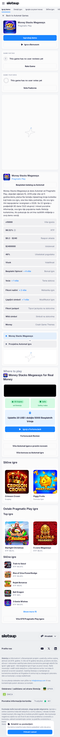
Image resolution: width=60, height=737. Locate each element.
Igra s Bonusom (31, 44)
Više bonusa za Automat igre (30, 452)
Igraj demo (6, 9)
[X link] (49, 648)
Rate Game (30, 66)
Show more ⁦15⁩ (30, 611)
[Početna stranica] (13, 3)
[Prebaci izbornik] (3, 3)
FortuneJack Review (30, 436)
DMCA (10, 694)
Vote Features (30, 88)
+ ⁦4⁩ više (27, 271)
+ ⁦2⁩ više (22, 290)
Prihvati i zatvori (30, 732)
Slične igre (50, 9)
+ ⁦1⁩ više (15, 280)
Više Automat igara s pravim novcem (30, 446)
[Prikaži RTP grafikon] (14, 230)
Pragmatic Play (19, 179)
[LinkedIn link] (55, 648)
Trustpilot (42, 701)
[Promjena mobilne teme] (55, 3)
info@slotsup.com (39, 680)
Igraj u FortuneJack (32, 429)
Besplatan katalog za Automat (30, 185)
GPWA (50, 689)
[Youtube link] (42, 648)
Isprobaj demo (30, 38)
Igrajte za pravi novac (34, 9)
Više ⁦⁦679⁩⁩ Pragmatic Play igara (30, 619)
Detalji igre (18, 9)
